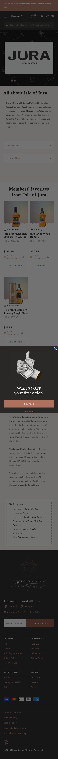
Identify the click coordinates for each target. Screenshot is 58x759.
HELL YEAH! (29, 404)
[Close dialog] (55, 348)
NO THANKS (29, 411)
